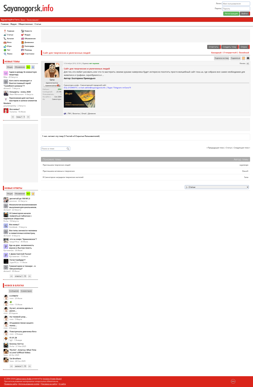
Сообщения (14, 291)
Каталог (10, 38)
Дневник (92, 113)
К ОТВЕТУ (14, 295)
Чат (8, 50)
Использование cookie (29, 384)
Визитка (76, 113)
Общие (10, 67)
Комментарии (26, 291)
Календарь (29, 46)
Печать (242, 63)
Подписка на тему (222, 58)
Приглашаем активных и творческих (59, 171)
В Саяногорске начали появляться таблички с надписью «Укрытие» (17, 216)
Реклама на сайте (49, 384)
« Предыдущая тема (215, 147)
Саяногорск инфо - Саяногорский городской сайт (85, 85)
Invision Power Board (52, 378)
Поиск (9, 53)
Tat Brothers (15, 358)
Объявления (30, 38)
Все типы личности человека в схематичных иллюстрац (23, 231)
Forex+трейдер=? (17, 260)
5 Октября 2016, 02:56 (72, 63)
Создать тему (229, 46)
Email (84, 113)
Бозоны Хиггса (17, 343)
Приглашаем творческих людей (56, 165)
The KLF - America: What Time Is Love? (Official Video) (23, 351)
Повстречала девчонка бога (23, 331)
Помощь (28, 50)
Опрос (244, 46)
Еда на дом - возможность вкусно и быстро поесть (21, 246)
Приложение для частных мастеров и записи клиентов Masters (20, 100)
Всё (28, 67)
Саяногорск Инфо (23, 378)
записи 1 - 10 (20, 366)
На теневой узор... (18, 316)
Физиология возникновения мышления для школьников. (23, 206)
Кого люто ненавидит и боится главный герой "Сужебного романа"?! (18, 83)
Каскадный (216, 52)
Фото (9, 42)
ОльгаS (245, 171)
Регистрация (231, 13)
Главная (4, 24)
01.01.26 (13, 337)
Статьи (38, 24)
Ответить (213, 46)
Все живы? (15, 109)
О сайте (62, 384)
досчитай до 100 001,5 (20, 198)
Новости (28, 31)
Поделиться (235, 58)
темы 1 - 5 (20, 117)
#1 (248, 63)
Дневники (29, 42)
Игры (9, 46)
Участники (29, 53)
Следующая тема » (242, 147)
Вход (23, 19)
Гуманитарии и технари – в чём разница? (22, 267)
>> (28, 117)
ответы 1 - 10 (20, 276)
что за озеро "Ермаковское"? (23, 239)
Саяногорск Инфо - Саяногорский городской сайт (43, 8)
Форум (13, 24)
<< (13, 117)
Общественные (25, 24)
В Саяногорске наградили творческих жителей (63, 177)
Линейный (244, 52)
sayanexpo (244, 165)
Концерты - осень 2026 (20, 91)
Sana (52, 79)
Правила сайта (10, 384)
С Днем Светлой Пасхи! (20, 254)
